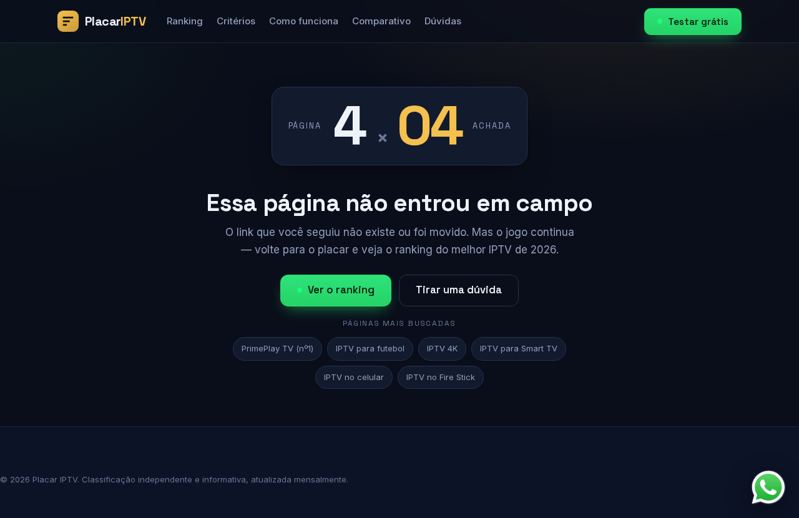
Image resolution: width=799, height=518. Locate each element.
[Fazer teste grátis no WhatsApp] (768, 487)
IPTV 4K (442, 348)
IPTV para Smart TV (518, 348)
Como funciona (303, 21)
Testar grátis (698, 21)
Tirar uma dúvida (459, 289)
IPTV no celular (354, 377)
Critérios (236, 21)
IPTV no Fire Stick (440, 377)
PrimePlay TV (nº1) (277, 348)
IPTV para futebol (370, 348)
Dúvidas (442, 21)
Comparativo (381, 21)
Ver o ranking (341, 289)
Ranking (185, 21)
